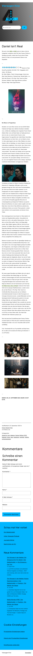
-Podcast (11, 536)
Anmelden (28, 652)
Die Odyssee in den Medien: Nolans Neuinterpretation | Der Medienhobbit (17, 581)
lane (12, 437)
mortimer (22, 437)
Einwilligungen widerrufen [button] (11, 645)
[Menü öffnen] (30, 16)
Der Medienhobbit (9, 532)
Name (4, 490)
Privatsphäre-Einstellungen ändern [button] (14, 631)
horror (8, 437)
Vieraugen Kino (11, 5)
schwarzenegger (6, 439)
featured (4, 437)
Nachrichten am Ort (10, 544)
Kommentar (6, 471)
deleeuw (12, 435)
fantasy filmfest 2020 (21, 435)
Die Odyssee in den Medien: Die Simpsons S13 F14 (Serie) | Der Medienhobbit (16, 560)
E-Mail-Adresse (7, 497)
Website (4, 504)
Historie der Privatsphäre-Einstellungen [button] (16, 638)
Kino (11, 427)
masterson (16, 437)
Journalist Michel (9, 540)
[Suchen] (24, 27)
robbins (27, 437)
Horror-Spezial (6, 427)
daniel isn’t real (6, 435)
